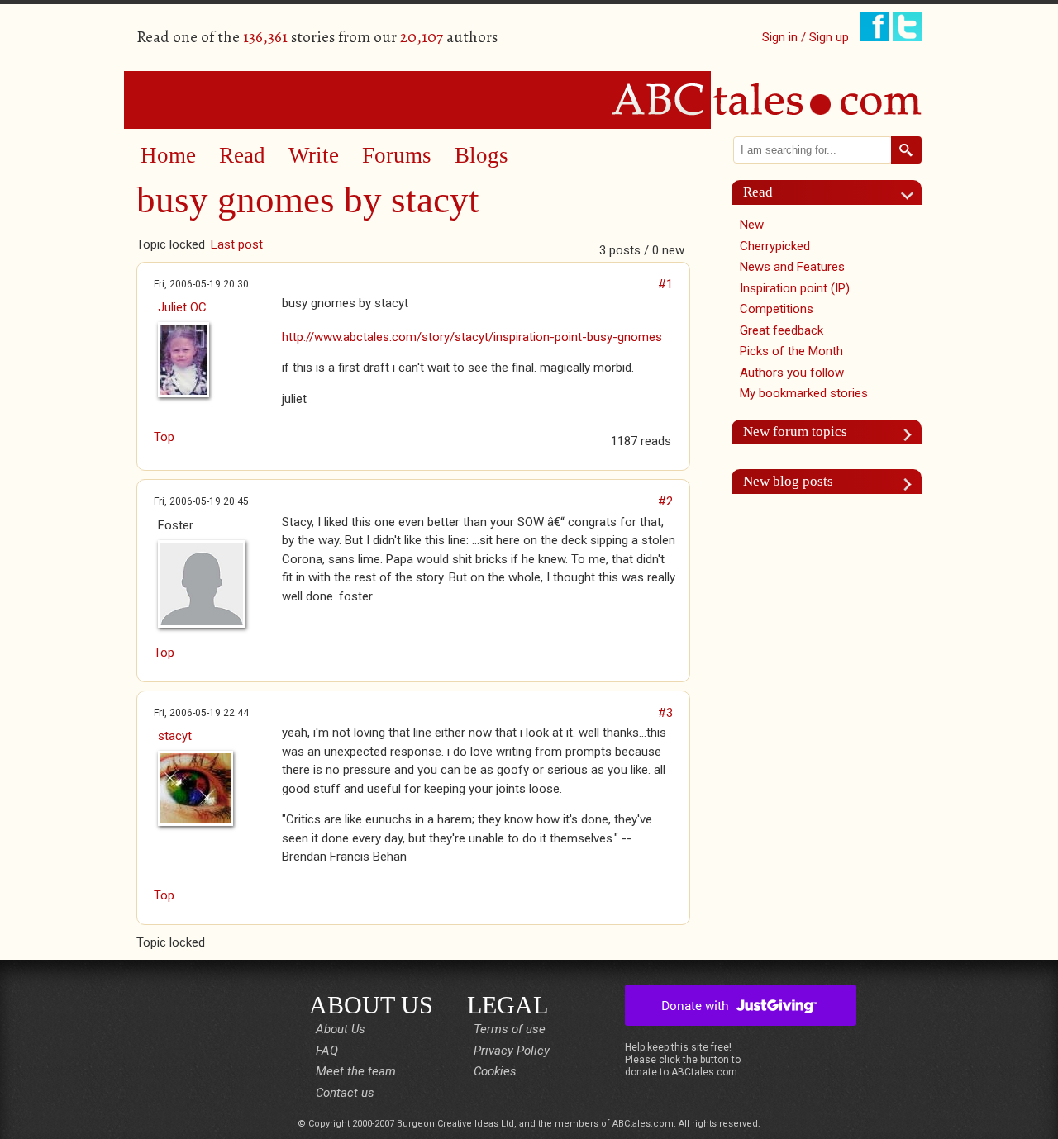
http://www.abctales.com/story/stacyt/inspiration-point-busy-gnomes (472, 337)
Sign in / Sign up (805, 37)
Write (313, 155)
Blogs (481, 155)
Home (168, 155)
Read (242, 155)
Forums (396, 155)
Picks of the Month (791, 351)
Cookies (495, 1071)
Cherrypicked (775, 246)
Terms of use (510, 1029)
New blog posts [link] (788, 481)
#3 (665, 712)
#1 (665, 284)
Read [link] (758, 192)
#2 (665, 501)
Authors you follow (792, 372)
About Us (340, 1029)
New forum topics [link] (795, 432)
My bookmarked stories (804, 393)
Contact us (345, 1092)
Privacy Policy (512, 1050)
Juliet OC (182, 307)
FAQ (327, 1050)
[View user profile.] (211, 359)
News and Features (792, 266)
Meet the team (356, 1071)
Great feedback (781, 330)
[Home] (529, 99)
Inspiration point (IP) (795, 288)
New (752, 224)
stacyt (175, 735)
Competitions (776, 308)
